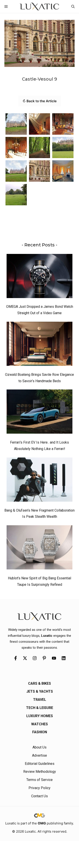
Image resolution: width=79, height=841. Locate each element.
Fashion (39, 732)
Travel (39, 699)
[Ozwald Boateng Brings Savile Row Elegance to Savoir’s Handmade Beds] (39, 345)
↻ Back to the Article (40, 101)
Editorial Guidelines (39, 764)
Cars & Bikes (39, 683)
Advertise (39, 755)
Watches (39, 724)
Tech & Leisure (39, 708)
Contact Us (39, 796)
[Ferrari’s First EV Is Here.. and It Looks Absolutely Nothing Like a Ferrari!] (39, 412)
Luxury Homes (39, 716)
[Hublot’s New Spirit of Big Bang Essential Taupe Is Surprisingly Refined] (39, 548)
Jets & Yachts (39, 691)
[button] (73, 6)
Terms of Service (39, 780)
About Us (39, 747)
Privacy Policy (39, 788)
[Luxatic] (39, 6)
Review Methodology (39, 771)
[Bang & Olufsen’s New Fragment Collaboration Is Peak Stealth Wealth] (39, 480)
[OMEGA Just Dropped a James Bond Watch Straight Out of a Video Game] (39, 277)
